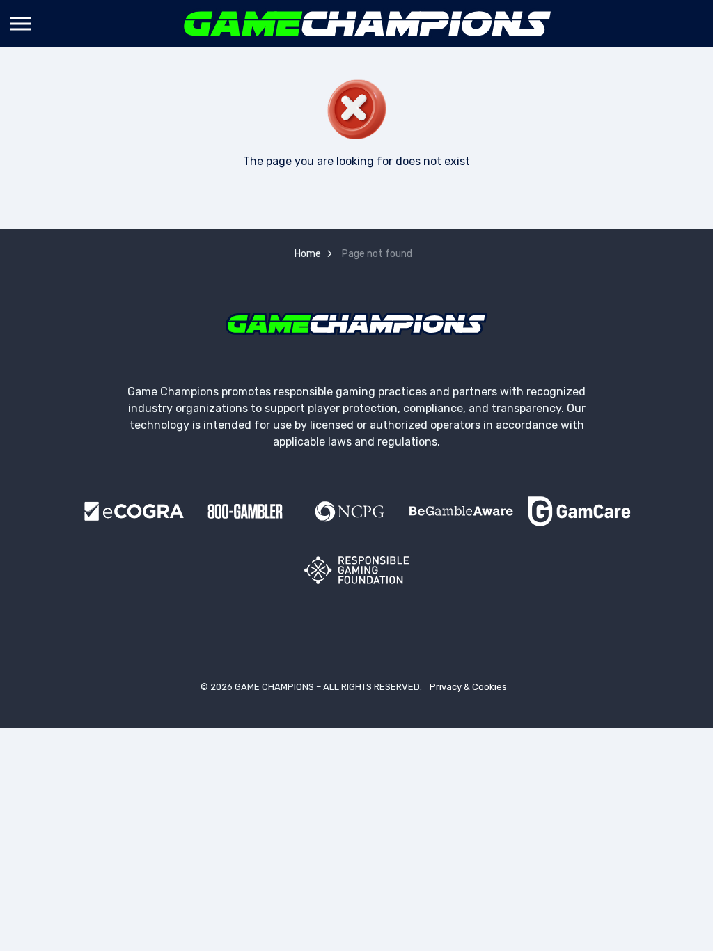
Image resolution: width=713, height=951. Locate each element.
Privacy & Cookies (468, 687)
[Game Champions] (367, 23)
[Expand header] (21, 23)
